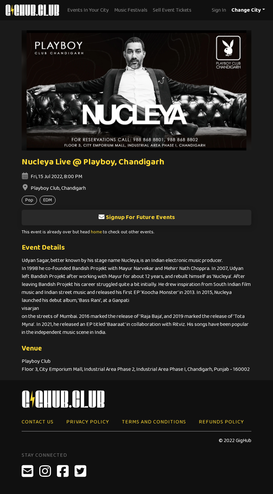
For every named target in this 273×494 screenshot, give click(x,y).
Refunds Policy (221, 422)
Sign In (219, 10)
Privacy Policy (87, 422)
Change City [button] (246, 10)
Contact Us (38, 422)
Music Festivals (130, 10)
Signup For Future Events (140, 217)
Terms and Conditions (154, 422)
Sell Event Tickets (172, 10)
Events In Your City (88, 10)
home (96, 232)
